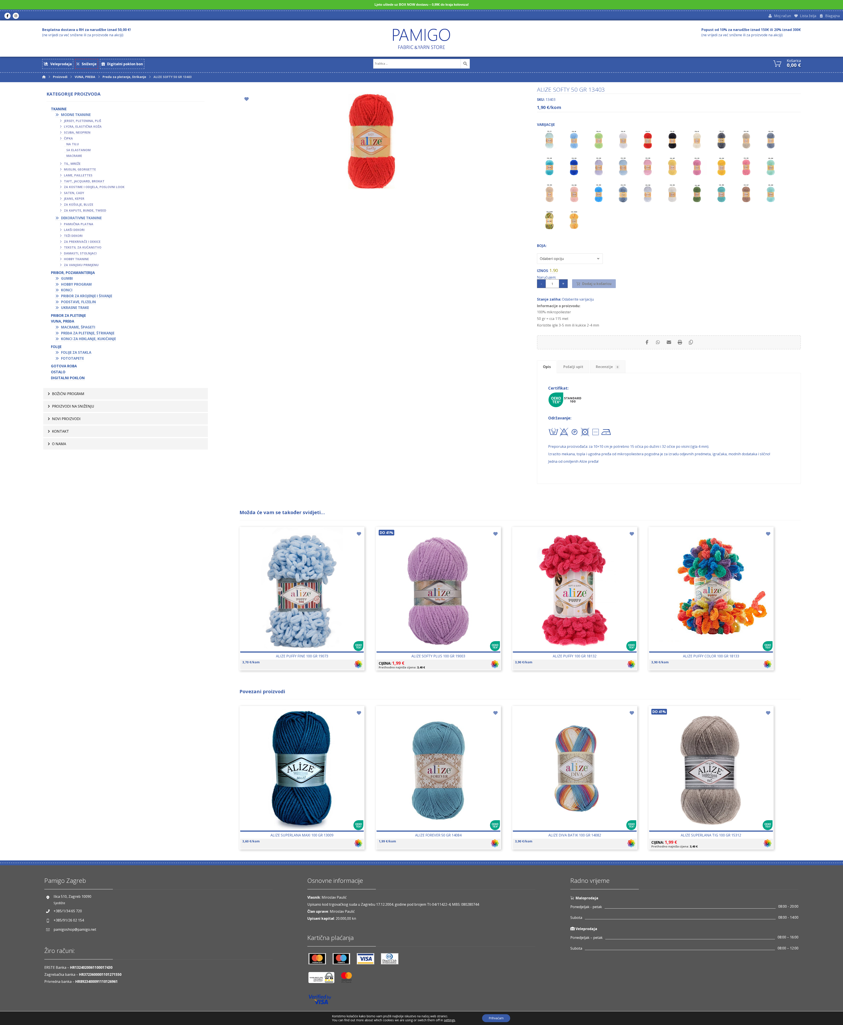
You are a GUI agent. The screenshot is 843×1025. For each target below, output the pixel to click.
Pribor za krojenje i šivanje (86, 296)
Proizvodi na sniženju (73, 406)
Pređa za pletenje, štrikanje (87, 333)
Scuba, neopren (77, 132)
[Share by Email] (669, 342)
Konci (66, 290)
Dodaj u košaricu (596, 283)
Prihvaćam (496, 1018)
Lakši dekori (74, 230)
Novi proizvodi (66, 418)
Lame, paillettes (78, 175)
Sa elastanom (78, 150)
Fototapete (72, 358)
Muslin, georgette (80, 169)
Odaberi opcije (304, 602)
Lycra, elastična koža (83, 126)
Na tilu (72, 144)
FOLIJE (56, 346)
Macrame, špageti (78, 327)
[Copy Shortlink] (690, 342)
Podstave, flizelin (78, 301)
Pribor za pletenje (68, 315)
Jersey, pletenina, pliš (82, 121)
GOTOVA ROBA (64, 366)
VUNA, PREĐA (62, 321)
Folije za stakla (76, 352)
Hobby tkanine (76, 259)
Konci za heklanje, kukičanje (88, 338)
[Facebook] (7, 16)
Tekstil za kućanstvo (82, 247)
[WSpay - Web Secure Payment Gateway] (323, 979)
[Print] (679, 342)
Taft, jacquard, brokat (84, 181)
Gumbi (67, 278)
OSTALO (58, 372)
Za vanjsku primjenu (81, 265)
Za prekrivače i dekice (82, 241)
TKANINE (59, 109)
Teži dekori (73, 236)
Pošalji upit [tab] (573, 366)
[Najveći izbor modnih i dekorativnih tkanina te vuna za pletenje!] (421, 39)
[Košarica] (777, 63)
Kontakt (60, 431)
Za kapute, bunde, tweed (85, 210)
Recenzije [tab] (607, 366)
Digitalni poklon (68, 378)
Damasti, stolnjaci (80, 253)
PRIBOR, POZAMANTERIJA (73, 272)
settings (449, 1020)
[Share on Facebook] (647, 342)
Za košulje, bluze (78, 204)
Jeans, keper (74, 198)
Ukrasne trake (75, 307)
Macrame (74, 156)
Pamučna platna (78, 224)
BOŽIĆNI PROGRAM (68, 393)
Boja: (541, 245)
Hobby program (76, 284)
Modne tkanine (76, 114)
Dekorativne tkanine (81, 218)
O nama (59, 443)
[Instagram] (16, 16)
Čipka (68, 138)
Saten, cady (74, 193)
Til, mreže (72, 163)
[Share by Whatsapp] (658, 342)
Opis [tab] (547, 366)
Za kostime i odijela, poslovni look (94, 187)
